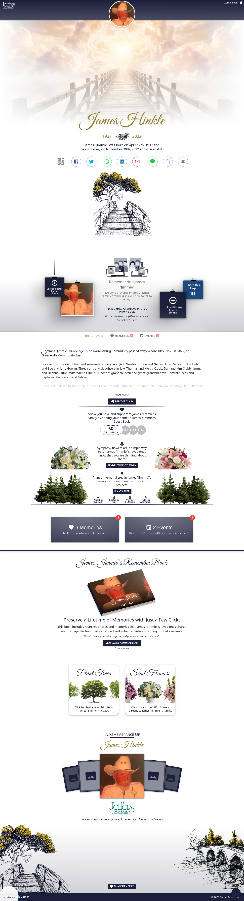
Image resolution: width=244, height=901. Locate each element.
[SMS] (153, 162)
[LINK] (183, 162)
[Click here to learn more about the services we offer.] (122, 809)
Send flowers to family (122, 465)
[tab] (94, 335)
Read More (122, 395)
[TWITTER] (91, 162)
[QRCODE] (61, 162)
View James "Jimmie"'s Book (122, 643)
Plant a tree (121, 491)
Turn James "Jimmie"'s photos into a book (127, 310)
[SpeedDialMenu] (236, 893)
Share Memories (124, 886)
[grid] (122, 290)
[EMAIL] (137, 162)
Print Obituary (124, 401)
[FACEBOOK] (76, 162)
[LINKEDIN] (122, 162)
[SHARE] (168, 162)
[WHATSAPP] (107, 162)
